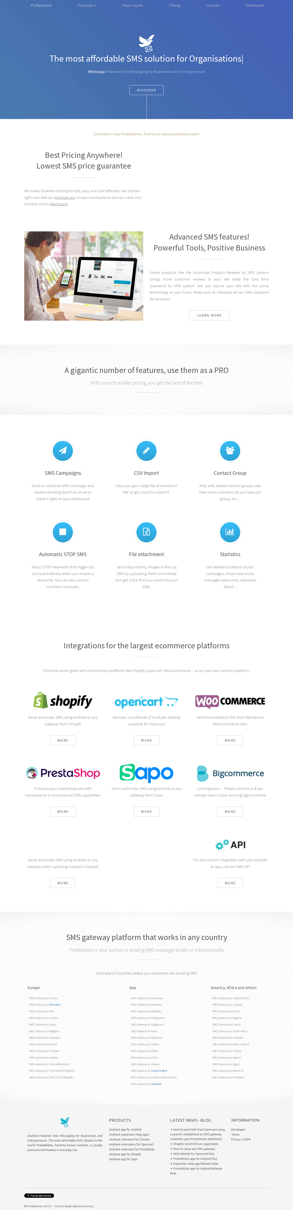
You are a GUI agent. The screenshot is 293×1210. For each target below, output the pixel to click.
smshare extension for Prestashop (132, 1149)
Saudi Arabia (159, 1071)
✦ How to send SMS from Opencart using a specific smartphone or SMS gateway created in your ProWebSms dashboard (197, 1134)
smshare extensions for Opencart (131, 1144)
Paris (90, 1206)
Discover (147, 90)
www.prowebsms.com (180, 133)
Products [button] (86, 5)
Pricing (174, 5)
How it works (132, 5)
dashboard (59, 203)
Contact (212, 5)
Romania (54, 1004)
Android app (65, 197)
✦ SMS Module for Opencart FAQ (192, 1154)
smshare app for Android (125, 1129)
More (62, 740)
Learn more (209, 315)
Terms (235, 1134)
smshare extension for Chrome (129, 1139)
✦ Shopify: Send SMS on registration (194, 1144)
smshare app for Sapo (123, 1159)
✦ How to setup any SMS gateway (192, 1149)
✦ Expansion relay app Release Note (194, 1163)
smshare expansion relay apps (129, 1134)
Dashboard (255, 5)
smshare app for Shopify (125, 1154)
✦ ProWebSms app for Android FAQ (193, 1158)
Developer (238, 1129)
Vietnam (156, 1084)
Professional (41, 5)
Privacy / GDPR (241, 1139)
